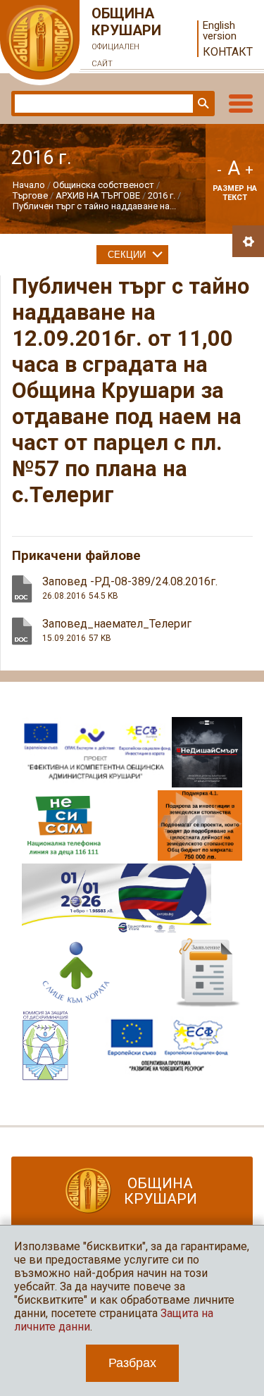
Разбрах (132, 1363)
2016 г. (161, 195)
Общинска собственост (103, 185)
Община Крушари (126, 36)
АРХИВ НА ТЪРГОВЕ (98, 195)
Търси (202, 103)
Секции (127, 254)
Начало (29, 185)
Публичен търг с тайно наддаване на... (94, 206)
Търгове (30, 195)
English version (220, 31)
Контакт (228, 51)
